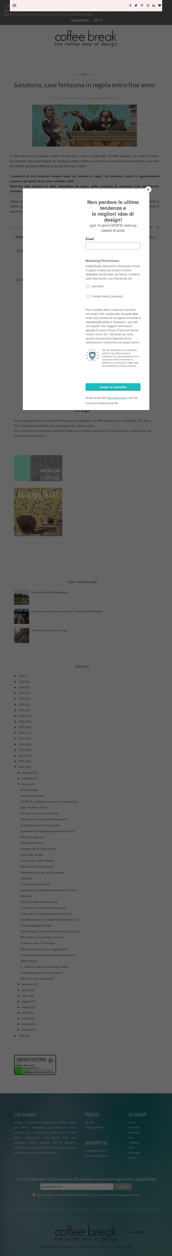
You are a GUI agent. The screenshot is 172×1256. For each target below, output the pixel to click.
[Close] (148, 189)
